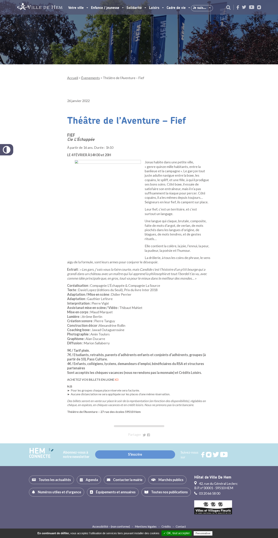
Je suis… (199, 8)
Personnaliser (203, 533)
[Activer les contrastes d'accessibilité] (6, 149)
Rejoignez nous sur (203, 455)
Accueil (72, 78)
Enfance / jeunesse (105, 8)
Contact (181, 526)
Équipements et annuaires (116, 492)
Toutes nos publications (169, 492)
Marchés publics (170, 480)
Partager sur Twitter (144, 435)
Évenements (90, 78)
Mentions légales (146, 526)
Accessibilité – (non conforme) (111, 526)
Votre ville (76, 8)
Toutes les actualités (55, 480)
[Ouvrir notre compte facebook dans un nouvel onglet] (238, 7)
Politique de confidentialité (228, 533)
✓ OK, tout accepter (176, 533)
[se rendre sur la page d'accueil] (40, 7)
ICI (116, 379)
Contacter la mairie (127, 480)
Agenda (92, 480)
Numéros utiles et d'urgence (59, 492)
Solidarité (134, 8)
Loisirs (154, 8)
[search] (228, 7)
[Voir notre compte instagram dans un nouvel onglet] (259, 7)
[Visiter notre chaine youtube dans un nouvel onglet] (251, 7)
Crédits (166, 526)
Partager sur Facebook (148, 435)
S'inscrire (135, 454)
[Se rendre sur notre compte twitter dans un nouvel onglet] (244, 7)
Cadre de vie (176, 8)
